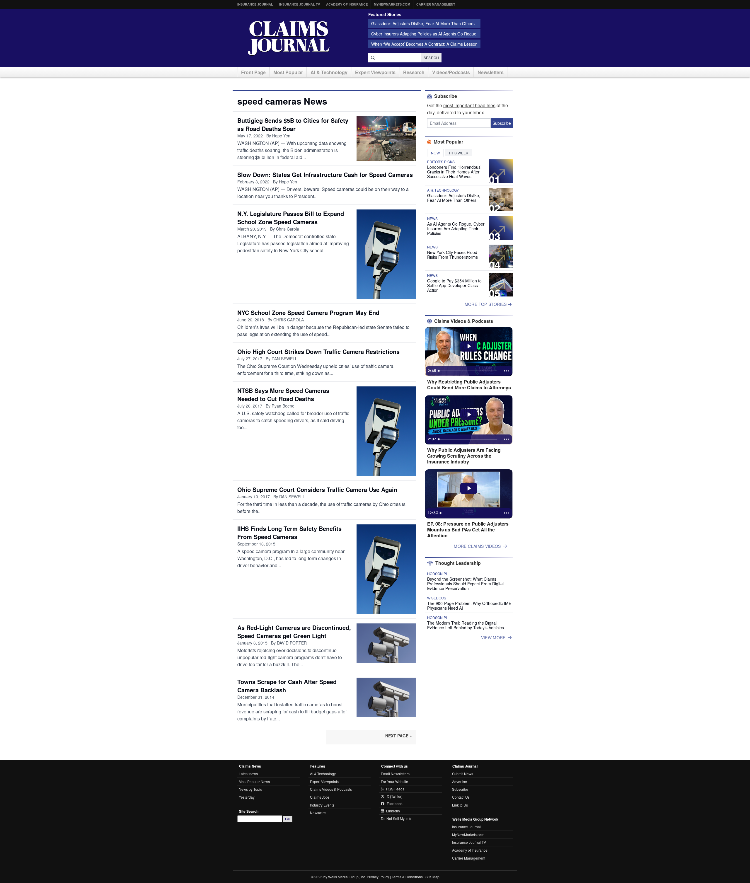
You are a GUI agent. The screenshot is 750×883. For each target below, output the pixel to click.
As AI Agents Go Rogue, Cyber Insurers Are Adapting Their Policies (456, 228)
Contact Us (461, 797)
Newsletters (491, 72)
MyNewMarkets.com (392, 4)
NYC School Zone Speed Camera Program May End (308, 312)
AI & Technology (329, 72)
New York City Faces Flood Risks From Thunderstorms (452, 254)
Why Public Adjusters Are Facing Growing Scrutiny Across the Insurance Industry (464, 456)
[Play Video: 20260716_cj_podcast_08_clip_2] (469, 346)
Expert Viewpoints (375, 72)
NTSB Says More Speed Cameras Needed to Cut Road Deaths (283, 394)
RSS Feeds (395, 789)
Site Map (432, 876)
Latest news (248, 773)
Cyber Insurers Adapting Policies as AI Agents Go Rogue (423, 34)
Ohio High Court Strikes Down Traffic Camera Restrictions (318, 351)
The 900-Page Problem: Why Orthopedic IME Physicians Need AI (469, 605)
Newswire (318, 812)
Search (431, 57)
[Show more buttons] (506, 371)
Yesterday (247, 797)
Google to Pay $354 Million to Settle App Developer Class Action (454, 285)
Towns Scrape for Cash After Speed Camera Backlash (287, 685)
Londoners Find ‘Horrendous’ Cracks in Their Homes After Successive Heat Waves (454, 171)
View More (493, 637)
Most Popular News (254, 781)
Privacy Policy (378, 876)
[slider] (468, 371)
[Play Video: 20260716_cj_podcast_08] (469, 488)
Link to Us (460, 804)
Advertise (459, 781)
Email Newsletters (395, 773)
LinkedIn (393, 811)
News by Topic (250, 789)
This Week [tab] (458, 152)
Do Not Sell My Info (396, 818)
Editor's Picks (441, 161)
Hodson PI (437, 573)
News (432, 218)
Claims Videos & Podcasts (331, 789)
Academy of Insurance (347, 4)
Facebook (395, 804)
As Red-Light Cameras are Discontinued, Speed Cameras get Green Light (294, 631)
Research (414, 72)
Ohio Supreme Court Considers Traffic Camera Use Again (317, 489)
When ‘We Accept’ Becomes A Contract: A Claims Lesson (424, 44)
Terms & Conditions (407, 876)
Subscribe (501, 123)
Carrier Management (435, 4)
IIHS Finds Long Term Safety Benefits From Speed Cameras (289, 532)
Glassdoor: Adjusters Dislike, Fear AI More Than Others (423, 23)
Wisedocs (436, 598)
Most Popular (288, 72)
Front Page (253, 72)
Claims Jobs (320, 797)
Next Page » (398, 736)
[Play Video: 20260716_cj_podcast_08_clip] (469, 414)
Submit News (462, 773)
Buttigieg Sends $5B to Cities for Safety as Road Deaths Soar (292, 124)
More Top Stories (486, 304)
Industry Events (322, 804)
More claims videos (477, 546)
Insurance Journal (255, 4)
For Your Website (394, 781)
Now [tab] (435, 152)
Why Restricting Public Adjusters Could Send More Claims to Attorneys (469, 385)
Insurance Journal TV (299, 4)
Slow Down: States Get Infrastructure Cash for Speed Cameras (325, 174)
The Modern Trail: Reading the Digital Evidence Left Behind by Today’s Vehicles (465, 625)
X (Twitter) (395, 796)
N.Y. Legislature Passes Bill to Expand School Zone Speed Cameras (290, 217)
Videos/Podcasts (451, 72)
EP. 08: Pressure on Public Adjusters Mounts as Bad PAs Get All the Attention (468, 529)
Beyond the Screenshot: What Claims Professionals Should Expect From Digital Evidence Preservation (465, 583)
